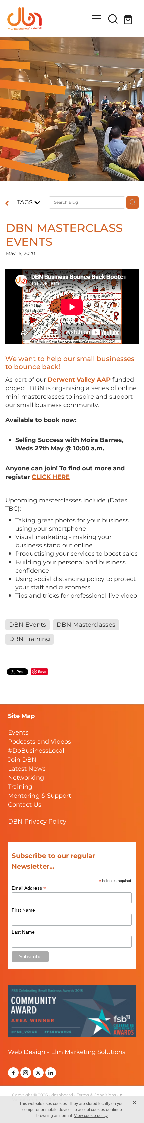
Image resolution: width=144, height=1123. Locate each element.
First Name (23, 910)
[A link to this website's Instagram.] (25, 1072)
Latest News (27, 769)
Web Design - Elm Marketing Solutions (66, 1052)
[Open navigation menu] (97, 19)
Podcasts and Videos (39, 742)
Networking (26, 778)
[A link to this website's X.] (38, 1072)
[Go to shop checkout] (129, 19)
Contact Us (24, 805)
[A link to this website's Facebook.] (13, 1072)
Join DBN (22, 760)
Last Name (23, 932)
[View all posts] (7, 204)
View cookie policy (91, 1115)
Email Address (29, 888)
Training (20, 787)
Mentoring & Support (39, 796)
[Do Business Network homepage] (48, 18)
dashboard (62, 1095)
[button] (113, 19)
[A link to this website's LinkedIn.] (50, 1072)
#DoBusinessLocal (36, 751)
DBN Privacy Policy (37, 822)
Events (18, 733)
